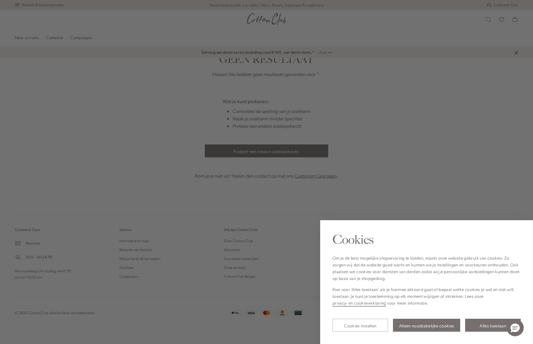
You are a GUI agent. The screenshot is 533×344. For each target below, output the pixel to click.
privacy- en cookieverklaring (359, 303)
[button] (515, 327)
